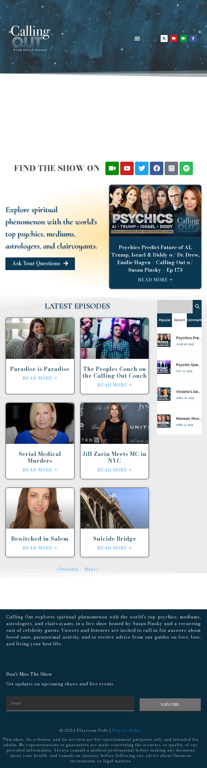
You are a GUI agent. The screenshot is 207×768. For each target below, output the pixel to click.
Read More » (155, 280)
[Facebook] (156, 168)
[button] (137, 38)
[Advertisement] (103, 117)
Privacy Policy (127, 730)
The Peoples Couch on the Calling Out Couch (114, 372)
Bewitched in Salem (39, 539)
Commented (194, 320)
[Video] (183, 38)
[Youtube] (173, 38)
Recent (179, 320)
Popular (165, 320)
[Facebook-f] (193, 38)
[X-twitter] (164, 38)
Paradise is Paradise (40, 369)
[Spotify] (186, 168)
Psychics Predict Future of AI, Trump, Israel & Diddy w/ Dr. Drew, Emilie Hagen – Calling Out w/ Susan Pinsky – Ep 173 (155, 258)
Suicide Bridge (114, 539)
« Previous (67, 569)
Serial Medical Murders (40, 457)
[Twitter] (142, 168)
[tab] (164, 320)
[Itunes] (171, 168)
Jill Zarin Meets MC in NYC (114, 457)
